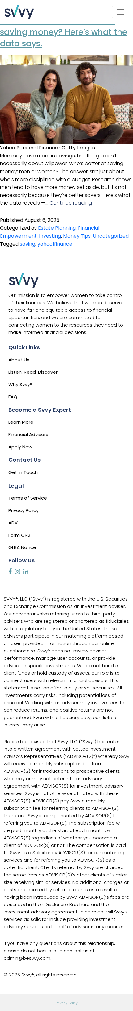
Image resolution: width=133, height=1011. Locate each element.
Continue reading (70, 202)
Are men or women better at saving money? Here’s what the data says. (63, 32)
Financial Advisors (28, 434)
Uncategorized (111, 235)
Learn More (20, 422)
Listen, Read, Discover (33, 372)
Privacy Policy (23, 510)
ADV (13, 522)
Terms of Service (27, 498)
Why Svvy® (20, 384)
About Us (18, 359)
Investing (50, 235)
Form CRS (19, 535)
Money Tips (77, 235)
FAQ (12, 396)
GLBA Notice (22, 547)
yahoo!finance (54, 244)
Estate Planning (57, 227)
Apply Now (20, 446)
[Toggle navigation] (120, 12)
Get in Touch (23, 472)
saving (27, 244)
